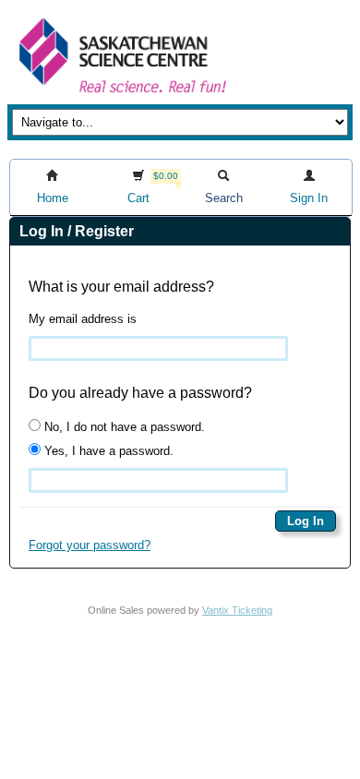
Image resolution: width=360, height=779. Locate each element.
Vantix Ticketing (237, 610)
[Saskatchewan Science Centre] (120, 94)
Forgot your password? (89, 545)
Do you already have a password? (140, 393)
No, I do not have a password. (123, 427)
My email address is (83, 319)
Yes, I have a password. (107, 451)
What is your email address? (121, 286)
